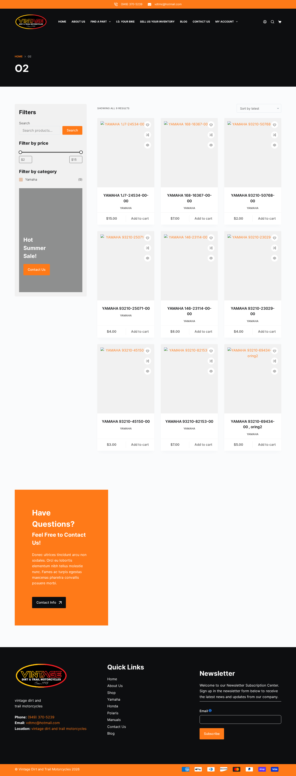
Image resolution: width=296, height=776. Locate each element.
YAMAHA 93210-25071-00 (126, 308)
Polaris (112, 713)
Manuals (114, 720)
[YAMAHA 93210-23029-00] (253, 265)
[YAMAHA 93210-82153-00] (189, 378)
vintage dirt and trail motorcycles (58, 728)
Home (62, 21)
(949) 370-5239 (131, 4)
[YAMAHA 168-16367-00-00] (189, 152)
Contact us (201, 21)
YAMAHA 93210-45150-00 (126, 421)
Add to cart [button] (140, 218)
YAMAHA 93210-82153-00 (189, 421)
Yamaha (126, 208)
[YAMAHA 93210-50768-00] (253, 152)
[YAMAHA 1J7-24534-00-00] (126, 152)
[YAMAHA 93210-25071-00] (126, 265)
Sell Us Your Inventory (157, 21)
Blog (183, 21)
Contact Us (37, 269)
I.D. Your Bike (125, 21)
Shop (111, 692)
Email (204, 711)
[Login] (265, 21)
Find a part (99, 21)
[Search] (272, 21)
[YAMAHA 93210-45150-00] (126, 378)
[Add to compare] (147, 134)
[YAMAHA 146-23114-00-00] (189, 265)
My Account (224, 21)
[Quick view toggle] (147, 145)
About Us (78, 21)
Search (24, 123)
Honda (112, 706)
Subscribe (212, 734)
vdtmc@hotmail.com (168, 4)
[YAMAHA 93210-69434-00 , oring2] (253, 378)
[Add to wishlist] (147, 124)
